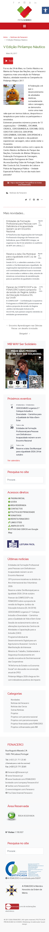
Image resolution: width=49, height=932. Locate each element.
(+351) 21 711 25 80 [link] (17, 760)
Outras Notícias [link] (17, 710)
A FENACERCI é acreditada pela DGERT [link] (24, 878)
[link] (45, 10)
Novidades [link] (15, 700)
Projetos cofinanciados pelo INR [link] (24, 727)
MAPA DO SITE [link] (17, 526)
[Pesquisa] (40, 479)
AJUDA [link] (13, 502)
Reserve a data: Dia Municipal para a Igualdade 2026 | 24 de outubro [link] (28, 451)
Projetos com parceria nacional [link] (24, 717)
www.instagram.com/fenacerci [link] (20, 789)
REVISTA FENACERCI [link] (20, 519)
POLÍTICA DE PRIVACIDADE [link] (22, 512)
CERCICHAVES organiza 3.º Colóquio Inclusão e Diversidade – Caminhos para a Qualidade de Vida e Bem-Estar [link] (28, 414)
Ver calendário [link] (13, 460)
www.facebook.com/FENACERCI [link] (22, 779)
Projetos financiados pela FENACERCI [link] (27, 724)
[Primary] (24, 26)
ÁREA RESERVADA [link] (18, 505)
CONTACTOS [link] (17, 509)
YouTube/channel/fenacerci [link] (20, 793)
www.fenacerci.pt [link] (15, 776)
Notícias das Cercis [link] (19, 706)
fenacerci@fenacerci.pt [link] (18, 772)
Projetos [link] (14, 713)
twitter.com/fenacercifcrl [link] (18, 786)
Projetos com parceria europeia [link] (24, 720)
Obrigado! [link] (23, 334)
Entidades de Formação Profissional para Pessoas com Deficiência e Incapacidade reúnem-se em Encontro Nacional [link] (28, 434)
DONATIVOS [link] (15, 515)
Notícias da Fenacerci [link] (18, 37)
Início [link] (5, 37)
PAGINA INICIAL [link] (18, 498)
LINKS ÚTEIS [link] (16, 522)
